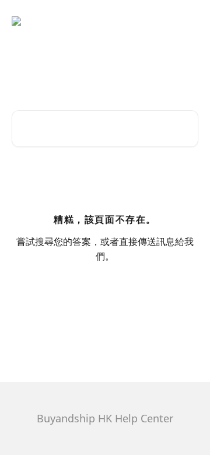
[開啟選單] (187, 21)
